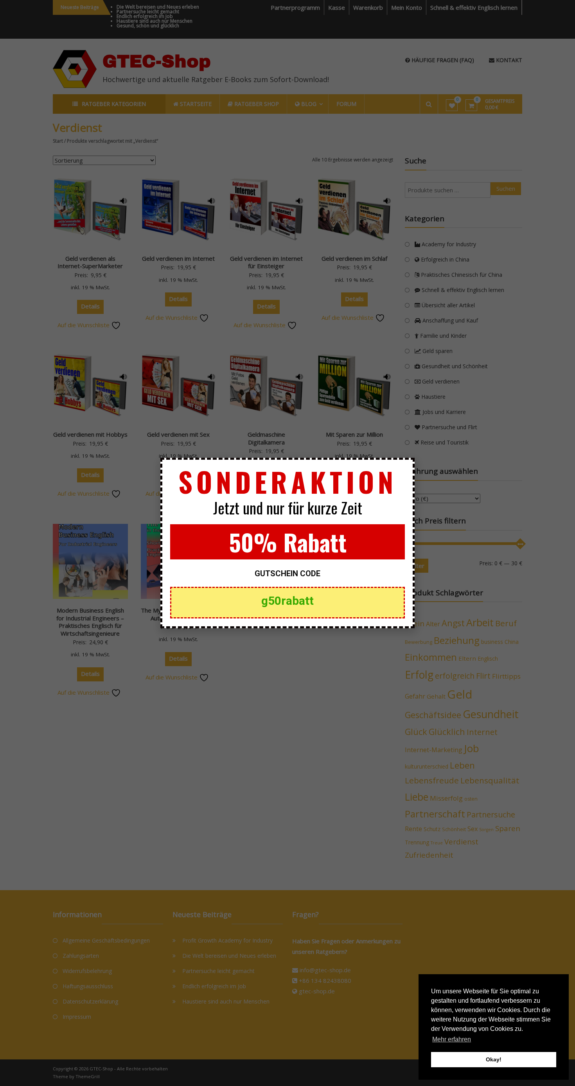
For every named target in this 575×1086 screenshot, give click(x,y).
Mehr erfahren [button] (451, 1039)
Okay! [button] (493, 1059)
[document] (287, 543)
